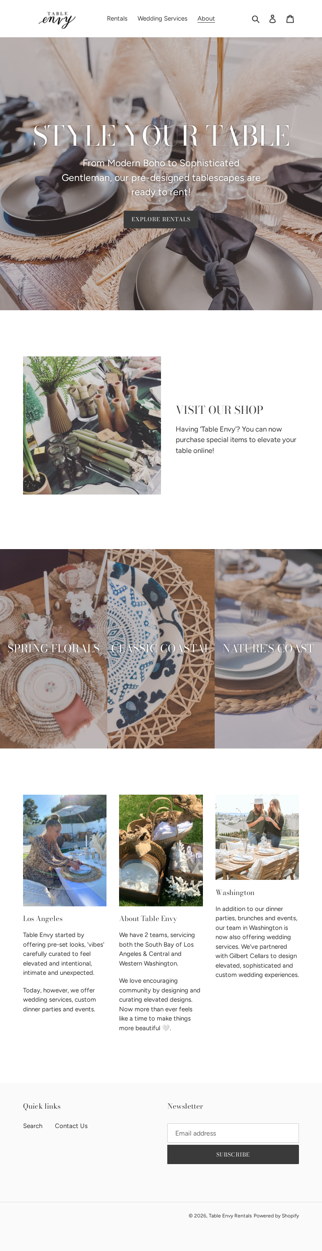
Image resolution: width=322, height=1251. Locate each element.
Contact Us (71, 1126)
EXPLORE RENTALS (161, 219)
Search (32, 1126)
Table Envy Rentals (230, 1216)
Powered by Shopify (276, 1216)
